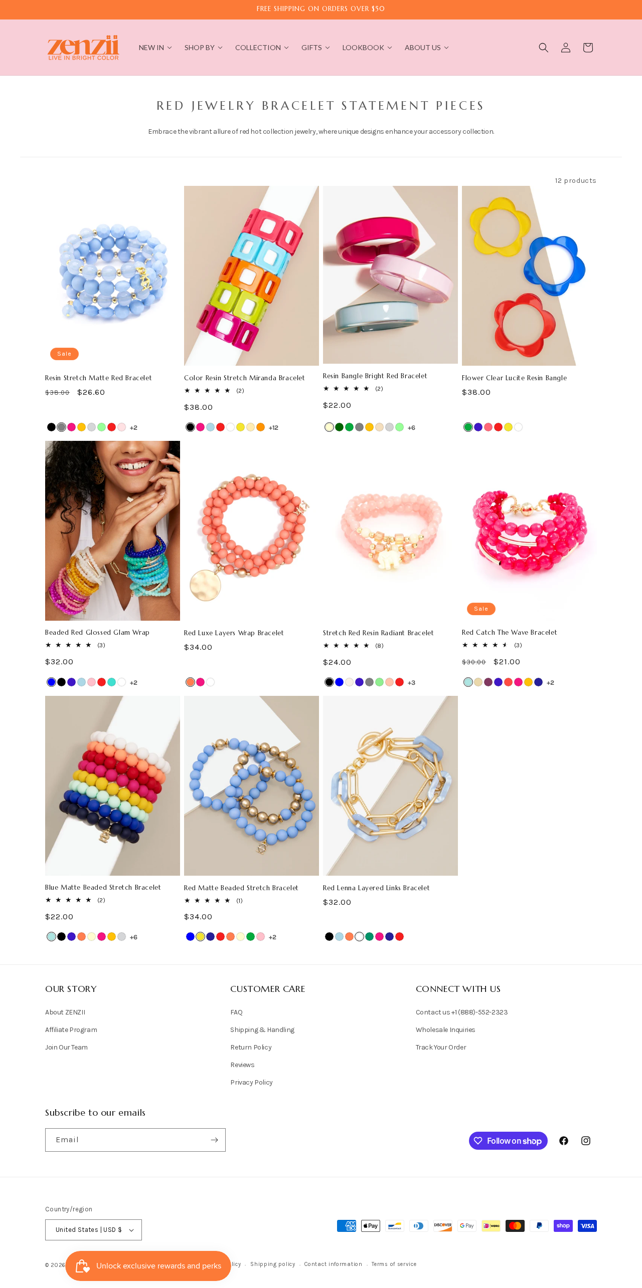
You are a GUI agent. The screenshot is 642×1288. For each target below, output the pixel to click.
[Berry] (488, 682)
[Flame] (508, 682)
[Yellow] (240, 427)
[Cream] (329, 427)
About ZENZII (65, 1012)
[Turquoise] (111, 682)
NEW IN (151, 47)
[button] (544, 48)
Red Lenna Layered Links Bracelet (376, 888)
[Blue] (51, 682)
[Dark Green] (339, 427)
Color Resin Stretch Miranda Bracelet (244, 378)
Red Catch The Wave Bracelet (509, 633)
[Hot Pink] (71, 427)
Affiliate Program (71, 1029)
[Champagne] (379, 427)
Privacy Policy (251, 1082)
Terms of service (394, 1264)
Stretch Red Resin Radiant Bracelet (378, 633)
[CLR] (518, 427)
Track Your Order (441, 1047)
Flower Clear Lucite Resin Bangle (514, 378)
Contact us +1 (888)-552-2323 (462, 1012)
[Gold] (250, 427)
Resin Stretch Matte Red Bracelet (98, 378)
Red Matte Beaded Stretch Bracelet (241, 888)
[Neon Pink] (488, 427)
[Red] (111, 427)
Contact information (333, 1264)
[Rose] (121, 427)
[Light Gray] (91, 427)
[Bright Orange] (260, 427)
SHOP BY (200, 47)
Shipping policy (272, 1264)
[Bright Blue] (468, 682)
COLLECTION (258, 47)
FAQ (236, 1012)
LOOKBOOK (363, 47)
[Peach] (389, 682)
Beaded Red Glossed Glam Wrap (97, 633)
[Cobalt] (478, 427)
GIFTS (311, 47)
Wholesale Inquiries (445, 1029)
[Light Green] (379, 682)
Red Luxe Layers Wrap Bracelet (234, 633)
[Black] (51, 427)
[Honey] (81, 427)
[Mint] (101, 427)
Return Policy (250, 1047)
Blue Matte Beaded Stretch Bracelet (103, 888)
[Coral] (190, 682)
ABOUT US (423, 47)
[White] (230, 427)
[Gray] (61, 427)
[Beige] (478, 682)
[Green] (349, 427)
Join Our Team (66, 1047)
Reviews (242, 1065)
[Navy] (538, 682)
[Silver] (389, 427)
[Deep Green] (369, 936)
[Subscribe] (214, 1140)
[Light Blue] (210, 427)
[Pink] (91, 682)
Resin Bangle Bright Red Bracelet (375, 376)
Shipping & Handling (262, 1029)
